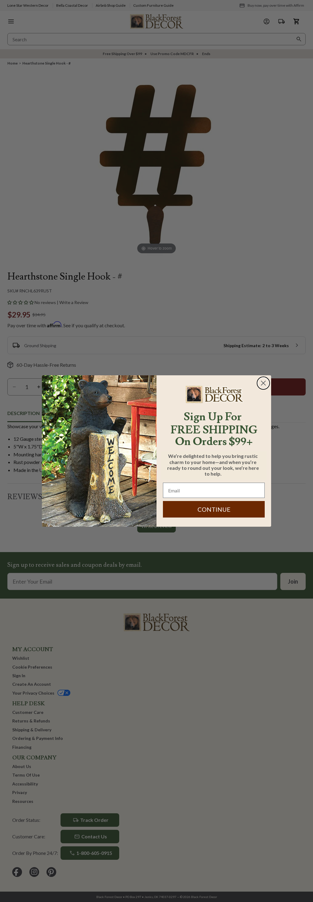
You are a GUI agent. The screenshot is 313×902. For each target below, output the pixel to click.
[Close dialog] (263, 383)
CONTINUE (213, 509)
